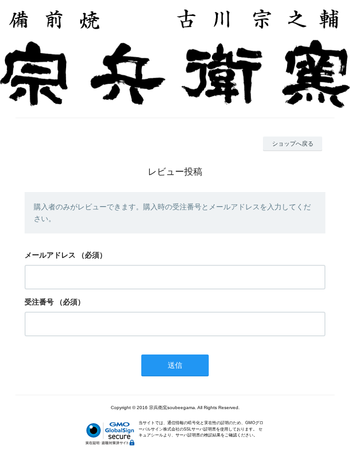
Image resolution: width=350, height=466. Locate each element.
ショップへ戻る (293, 143)
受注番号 (39, 302)
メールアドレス (50, 255)
